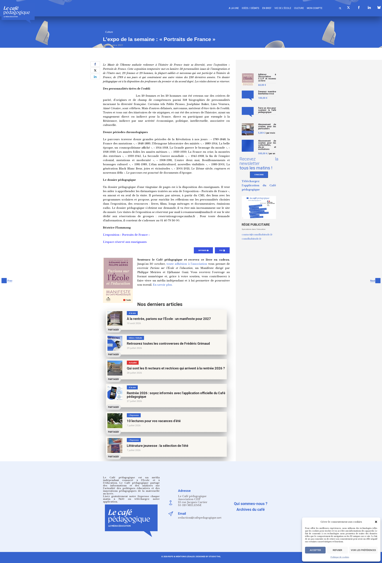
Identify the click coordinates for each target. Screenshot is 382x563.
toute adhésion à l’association (187, 263)
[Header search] (340, 8)
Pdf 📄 (222, 250)
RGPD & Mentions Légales (181, 556)
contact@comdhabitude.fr (257, 234)
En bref (266, 8)
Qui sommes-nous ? (250, 504)
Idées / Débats (250, 8)
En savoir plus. (162, 284)
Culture (299, 8)
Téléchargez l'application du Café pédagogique (259, 185)
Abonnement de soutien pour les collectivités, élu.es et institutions (267, 145)
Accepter (315, 550)
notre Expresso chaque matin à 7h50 (131, 497)
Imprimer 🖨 (203, 250)
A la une (234, 8)
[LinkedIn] (369, 7)
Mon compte (314, 8)
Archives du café (251, 509)
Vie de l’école (282, 8)
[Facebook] (358, 7)
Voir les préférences (363, 550)
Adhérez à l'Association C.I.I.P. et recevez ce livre (267, 77)
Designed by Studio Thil (208, 556)
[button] (376, 521)
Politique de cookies (340, 557)
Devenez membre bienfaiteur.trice (267, 93)
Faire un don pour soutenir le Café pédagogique (267, 110)
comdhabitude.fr (251, 238)
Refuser (337, 550)
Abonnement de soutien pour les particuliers (267, 126)
